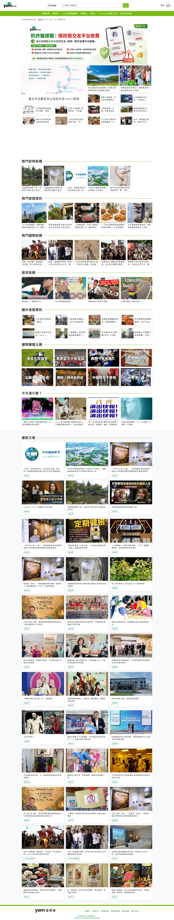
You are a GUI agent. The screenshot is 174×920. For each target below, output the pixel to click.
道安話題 (28, 272)
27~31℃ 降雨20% (55, 19)
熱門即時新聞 (32, 161)
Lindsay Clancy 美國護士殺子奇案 (37, 507)
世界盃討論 (126, 13)
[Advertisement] (82, 143)
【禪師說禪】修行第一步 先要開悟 (37, 698)
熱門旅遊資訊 (32, 198)
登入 (163, 5)
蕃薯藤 (9, 5)
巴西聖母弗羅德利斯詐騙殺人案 (124, 507)
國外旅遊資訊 (32, 310)
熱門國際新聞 (32, 235)
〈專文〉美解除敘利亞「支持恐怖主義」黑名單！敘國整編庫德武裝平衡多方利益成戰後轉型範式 (42, 471)
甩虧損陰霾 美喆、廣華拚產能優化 (125, 698)
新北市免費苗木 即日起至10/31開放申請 (128, 584)
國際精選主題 (32, 344)
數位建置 (125, 911)
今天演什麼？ (32, 393)
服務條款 (105, 911)
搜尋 (93, 13)
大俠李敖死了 (28, 737)
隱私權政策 (115, 911)
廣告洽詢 (135, 911)
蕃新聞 (45, 13)
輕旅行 (55, 13)
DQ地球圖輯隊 (70, 13)
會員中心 (96, 911)
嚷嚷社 (84, 13)
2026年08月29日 (29, 20)
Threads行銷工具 (107, 13)
